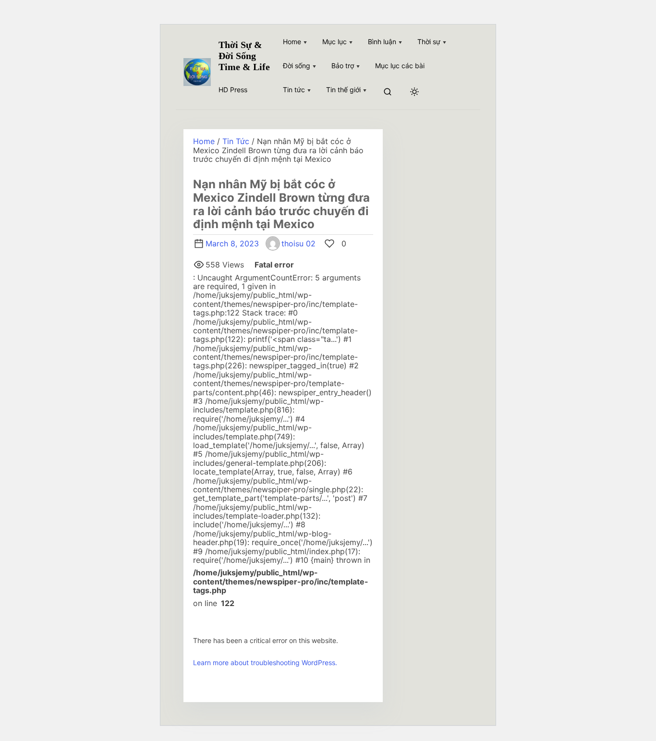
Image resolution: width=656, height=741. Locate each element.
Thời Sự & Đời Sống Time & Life (244, 55)
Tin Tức (235, 141)
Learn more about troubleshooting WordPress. (265, 662)
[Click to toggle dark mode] (414, 92)
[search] (387, 92)
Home (204, 141)
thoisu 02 (298, 243)
